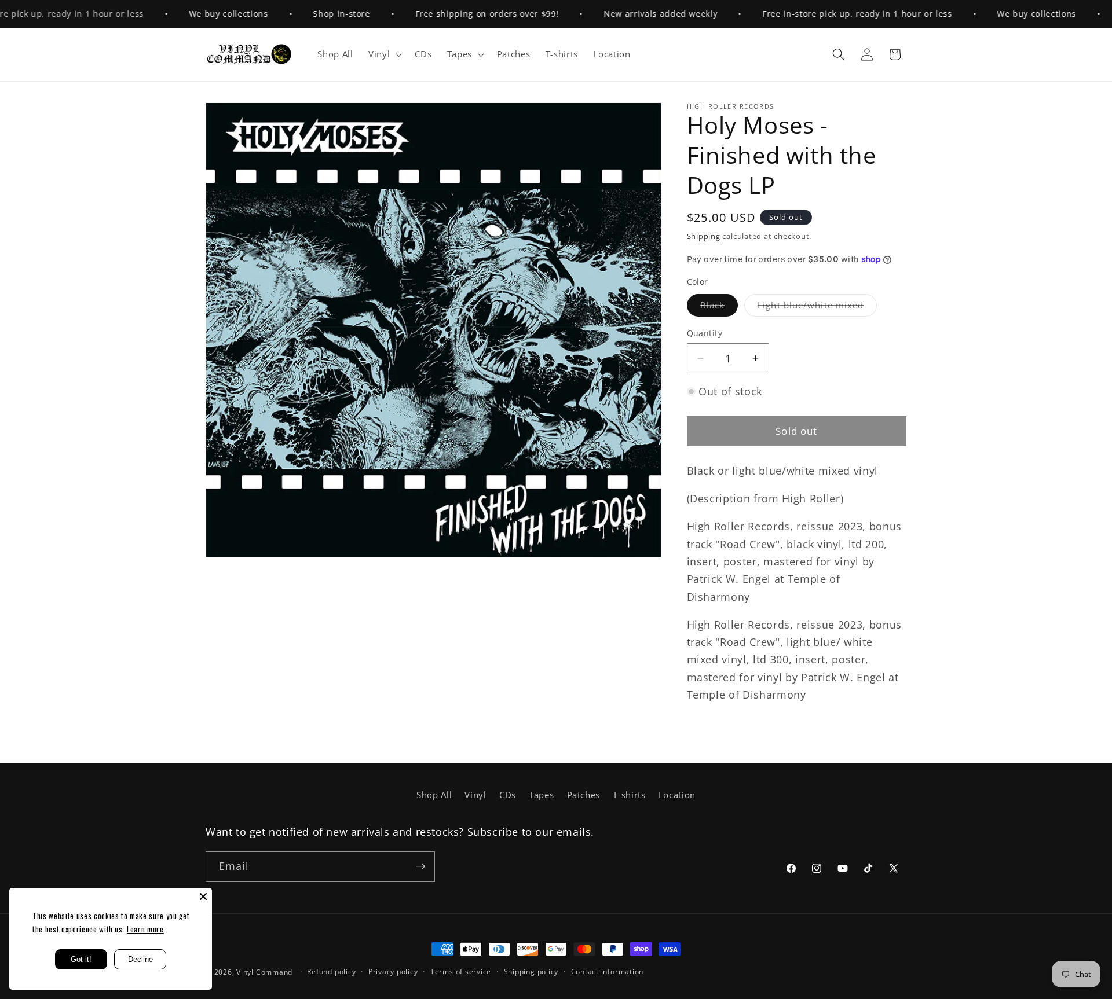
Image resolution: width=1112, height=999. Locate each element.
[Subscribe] (420, 866)
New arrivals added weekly (638, 13)
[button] (384, 54)
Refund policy (331, 971)
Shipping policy (531, 971)
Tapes (541, 795)
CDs (507, 795)
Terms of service (460, 971)
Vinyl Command (264, 972)
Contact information (607, 971)
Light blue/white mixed (817, 308)
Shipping (703, 236)
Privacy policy (393, 971)
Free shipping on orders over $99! (464, 13)
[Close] (203, 896)
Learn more (145, 929)
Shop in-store (319, 13)
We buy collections (206, 13)
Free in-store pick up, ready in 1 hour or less (835, 13)
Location (677, 795)
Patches (584, 795)
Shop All (434, 795)
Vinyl (475, 795)
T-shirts (629, 795)
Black (719, 308)
